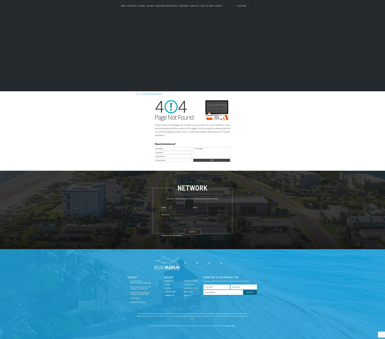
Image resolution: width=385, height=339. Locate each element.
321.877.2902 (241, 6)
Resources (184, 6)
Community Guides (191, 288)
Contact (218, 6)
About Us (195, 6)
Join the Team (207, 6)
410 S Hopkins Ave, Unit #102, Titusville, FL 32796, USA (140, 288)
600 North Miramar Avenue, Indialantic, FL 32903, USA (140, 293)
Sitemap (202, 325)
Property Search (191, 281)
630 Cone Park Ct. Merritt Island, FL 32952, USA (140, 282)
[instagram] (264, 6)
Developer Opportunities (167, 6)
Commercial (169, 295)
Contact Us (189, 285)
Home (123, 6)
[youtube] (260, 6)
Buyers (142, 6)
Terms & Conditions (192, 325)
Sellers (150, 6)
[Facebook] (251, 6)
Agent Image (230, 325)
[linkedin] (255, 6)
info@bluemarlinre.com (138, 302)
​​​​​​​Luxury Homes (170, 292)
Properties (132, 6)
